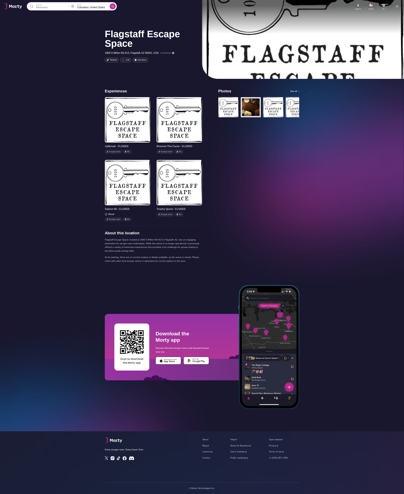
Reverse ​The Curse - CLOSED (174, 146)
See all (293, 91)
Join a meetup (237, 451)
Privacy (272, 445)
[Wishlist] (123, 120)
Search (39, 5)
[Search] (113, 6)
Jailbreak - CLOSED (116, 146)
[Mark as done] (132, 120)
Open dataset (275, 439)
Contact (206, 457)
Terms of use (275, 451)
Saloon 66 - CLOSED (117, 209)
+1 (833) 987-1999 (278, 457)
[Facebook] (125, 458)
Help (232, 439)
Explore (358, 9)
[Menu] (397, 6)
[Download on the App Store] (168, 360)
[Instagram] (112, 458)
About (205, 439)
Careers (206, 451)
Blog (204, 445)
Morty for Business (239, 445)
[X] (106, 458)
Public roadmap (238, 457)
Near (79, 5)
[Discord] (131, 458)
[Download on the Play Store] (196, 360)
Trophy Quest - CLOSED (171, 209)
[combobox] (93, 7)
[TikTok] (118, 458)
